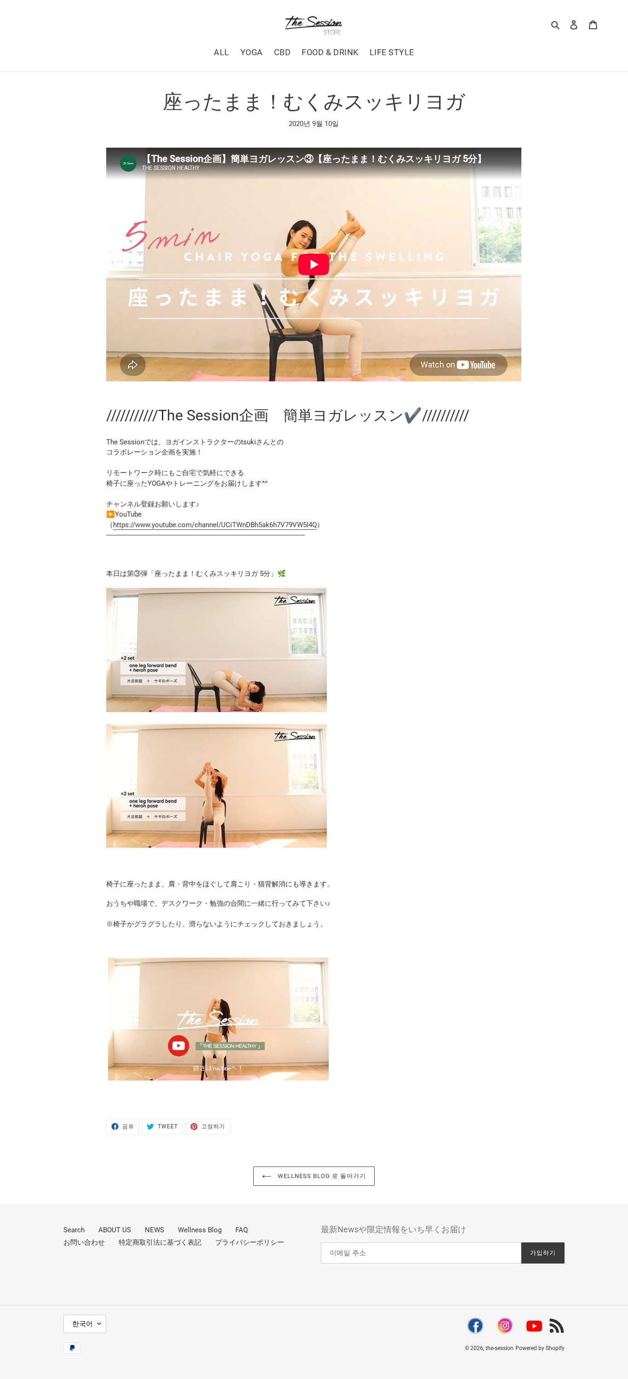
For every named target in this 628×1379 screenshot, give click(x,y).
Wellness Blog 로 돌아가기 (321, 1175)
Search (74, 1230)
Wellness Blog (200, 1230)
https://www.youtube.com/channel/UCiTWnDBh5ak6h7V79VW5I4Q (215, 525)
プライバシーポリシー (249, 1242)
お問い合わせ (84, 1242)
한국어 (82, 1324)
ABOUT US (114, 1230)
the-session (499, 1348)
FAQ (241, 1230)
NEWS (154, 1230)
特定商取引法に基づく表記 (160, 1242)
